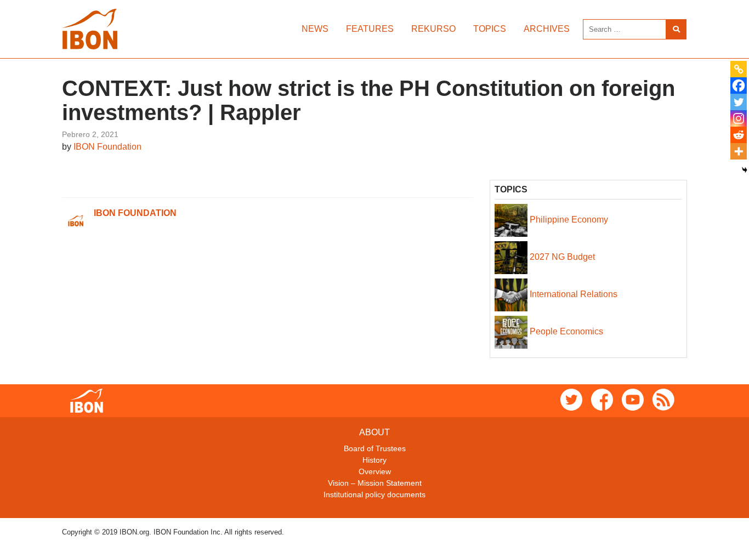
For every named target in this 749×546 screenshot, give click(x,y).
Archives (547, 28)
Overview (375, 471)
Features (370, 28)
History (374, 460)
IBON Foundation (107, 146)
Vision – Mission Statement (375, 483)
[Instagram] (738, 118)
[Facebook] (738, 85)
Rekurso (433, 28)
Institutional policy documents (374, 494)
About (374, 432)
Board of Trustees (375, 448)
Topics (489, 28)
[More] (738, 151)
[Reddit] (738, 135)
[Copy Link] (738, 69)
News (315, 28)
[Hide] (744, 170)
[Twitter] (738, 102)
